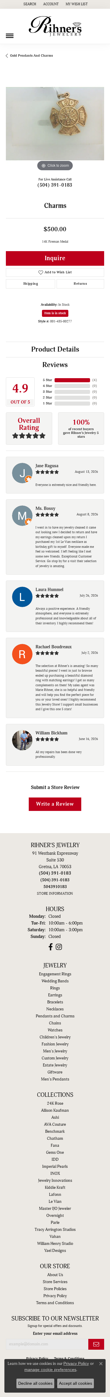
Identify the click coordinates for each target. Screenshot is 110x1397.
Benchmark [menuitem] (55, 1131)
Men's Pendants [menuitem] (55, 1079)
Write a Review (55, 804)
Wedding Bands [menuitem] (55, 981)
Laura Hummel (49, 589)
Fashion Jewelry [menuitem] (55, 1044)
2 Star (47, 397)
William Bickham (51, 733)
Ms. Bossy (45, 508)
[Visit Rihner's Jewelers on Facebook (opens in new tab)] (50, 947)
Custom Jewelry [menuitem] (55, 1058)
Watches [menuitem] (55, 1030)
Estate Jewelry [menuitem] (55, 1065)
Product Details (55, 349)
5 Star (47, 380)
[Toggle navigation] (9, 33)
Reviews (55, 365)
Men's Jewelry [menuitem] (55, 1051)
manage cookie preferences (50, 1369)
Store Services (55, 1282)
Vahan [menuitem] (55, 1236)
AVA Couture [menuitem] (55, 1124)
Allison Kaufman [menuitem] (55, 1110)
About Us (55, 1275)
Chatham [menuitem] (55, 1138)
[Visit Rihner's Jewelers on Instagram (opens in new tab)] (59, 947)
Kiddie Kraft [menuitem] (55, 1187)
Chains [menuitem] (55, 1023)
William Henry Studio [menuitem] (55, 1243)
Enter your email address (55, 1333)
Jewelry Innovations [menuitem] (55, 1180)
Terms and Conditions (55, 1303)
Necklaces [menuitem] (55, 1009)
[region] (55, 124)
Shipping (30, 284)
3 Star (47, 392)
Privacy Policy (55, 1296)
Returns (80, 284)
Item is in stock (55, 313)
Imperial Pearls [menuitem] (55, 1166)
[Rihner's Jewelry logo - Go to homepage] (55, 26)
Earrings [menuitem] (55, 995)
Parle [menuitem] (55, 1222)
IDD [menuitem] (55, 1159)
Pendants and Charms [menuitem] (55, 1016)
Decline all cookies (35, 1383)
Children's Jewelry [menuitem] (55, 1037)
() (94, 380)
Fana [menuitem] (55, 1145)
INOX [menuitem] (55, 1173)
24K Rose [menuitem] (55, 1103)
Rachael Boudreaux (53, 647)
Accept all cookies (75, 1383)
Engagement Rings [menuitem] (55, 974)
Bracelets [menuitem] (55, 1002)
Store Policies (55, 1289)
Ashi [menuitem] (55, 1117)
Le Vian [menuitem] (55, 1201)
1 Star (47, 403)
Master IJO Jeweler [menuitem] (55, 1208)
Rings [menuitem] (55, 988)
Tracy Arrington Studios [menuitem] (55, 1229)
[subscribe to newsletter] (96, 1344)
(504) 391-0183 (55, 185)
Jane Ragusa (46, 466)
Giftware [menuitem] (55, 1072)
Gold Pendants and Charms (31, 55)
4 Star (47, 386)
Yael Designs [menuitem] (55, 1250)
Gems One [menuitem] (55, 1152)
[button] (29, 4)
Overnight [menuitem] (55, 1215)
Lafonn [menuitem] (55, 1194)
